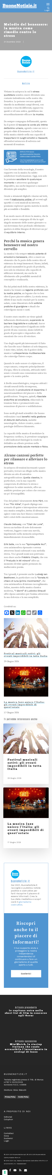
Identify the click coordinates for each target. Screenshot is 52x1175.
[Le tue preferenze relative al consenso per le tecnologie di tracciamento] (4, 1172)
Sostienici (26, 973)
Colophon (8, 1119)
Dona (6, 1136)
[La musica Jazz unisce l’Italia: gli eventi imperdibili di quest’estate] (26, 699)
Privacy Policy (10, 1097)
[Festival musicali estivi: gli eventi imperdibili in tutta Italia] (26, 650)
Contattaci (9, 1133)
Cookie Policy (23, 1097)
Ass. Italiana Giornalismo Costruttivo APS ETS (29, 1160)
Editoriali (8, 1117)
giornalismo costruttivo (21, 903)
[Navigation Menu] (48, 4)
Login (47, 10)
